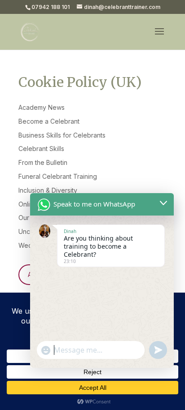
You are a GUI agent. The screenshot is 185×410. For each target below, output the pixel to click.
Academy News (41, 107)
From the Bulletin (42, 162)
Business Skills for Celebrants (62, 135)
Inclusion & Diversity (47, 190)
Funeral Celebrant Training (57, 176)
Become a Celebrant (48, 121)
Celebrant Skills (41, 148)
